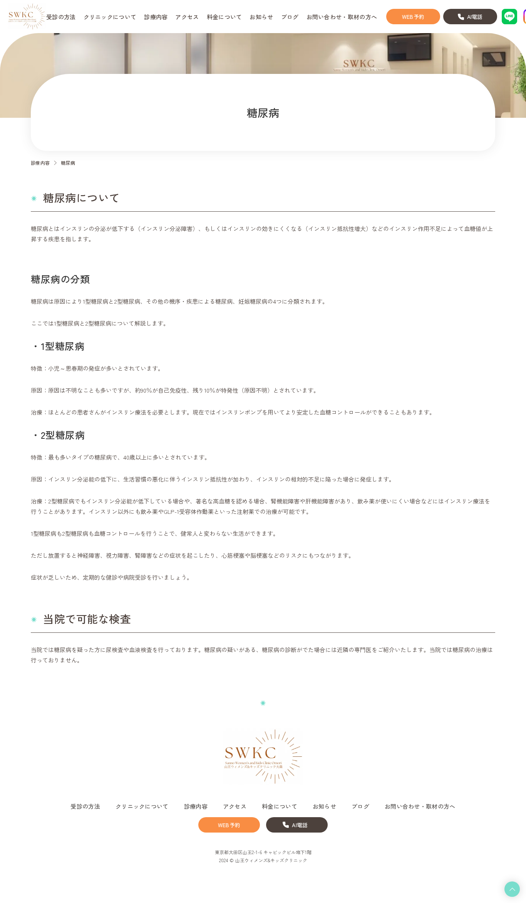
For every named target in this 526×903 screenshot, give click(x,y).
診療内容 (40, 162)
